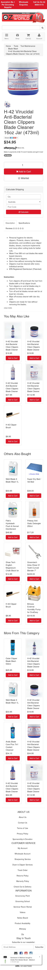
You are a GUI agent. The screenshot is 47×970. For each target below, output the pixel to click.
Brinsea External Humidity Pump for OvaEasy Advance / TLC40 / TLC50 (33, 610)
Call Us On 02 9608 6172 (39, 3)
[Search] (42, 27)
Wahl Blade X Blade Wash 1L (12, 480)
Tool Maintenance (27, 46)
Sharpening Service (22, 859)
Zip (22, 934)
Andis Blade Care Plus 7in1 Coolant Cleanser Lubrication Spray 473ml (12, 748)
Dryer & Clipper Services (22, 864)
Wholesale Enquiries (23, 3)
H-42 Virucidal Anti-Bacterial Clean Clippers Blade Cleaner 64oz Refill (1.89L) (33, 390)
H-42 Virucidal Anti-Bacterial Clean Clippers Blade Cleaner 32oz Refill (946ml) (12, 790)
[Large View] (7, 104)
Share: (7, 138)
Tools (16, 46)
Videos (22, 912)
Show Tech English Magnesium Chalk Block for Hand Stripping (12, 568)
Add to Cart (24, 171)
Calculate (24, 212)
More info (20, 148)
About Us (22, 817)
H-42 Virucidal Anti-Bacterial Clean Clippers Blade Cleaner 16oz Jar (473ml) (23, 52)
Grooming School (22, 901)
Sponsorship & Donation (23, 839)
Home (8, 46)
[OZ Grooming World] (23, 16)
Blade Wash (13, 48)
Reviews (9, 228)
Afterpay (22, 928)
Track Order (23, 870)
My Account (22, 848)
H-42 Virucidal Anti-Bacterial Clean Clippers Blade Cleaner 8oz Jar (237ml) (34, 347)
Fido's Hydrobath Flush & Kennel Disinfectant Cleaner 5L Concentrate (12, 527)
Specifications (24, 223)
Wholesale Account (22, 853)
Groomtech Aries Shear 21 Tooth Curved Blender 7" (33, 566)
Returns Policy (22, 875)
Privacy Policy (22, 833)
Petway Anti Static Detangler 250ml (34, 523)
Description (10, 223)
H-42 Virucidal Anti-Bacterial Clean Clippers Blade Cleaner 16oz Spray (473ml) (12, 390)
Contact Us (22, 822)
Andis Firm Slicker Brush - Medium (22, 960)
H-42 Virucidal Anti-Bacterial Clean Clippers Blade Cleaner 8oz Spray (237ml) (12, 348)
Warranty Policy (22, 881)
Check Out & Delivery (22, 886)
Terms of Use (22, 828)
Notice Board (22, 917)
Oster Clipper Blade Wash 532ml (11, 661)
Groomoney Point (22, 895)
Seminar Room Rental (22, 906)
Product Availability (22, 923)
